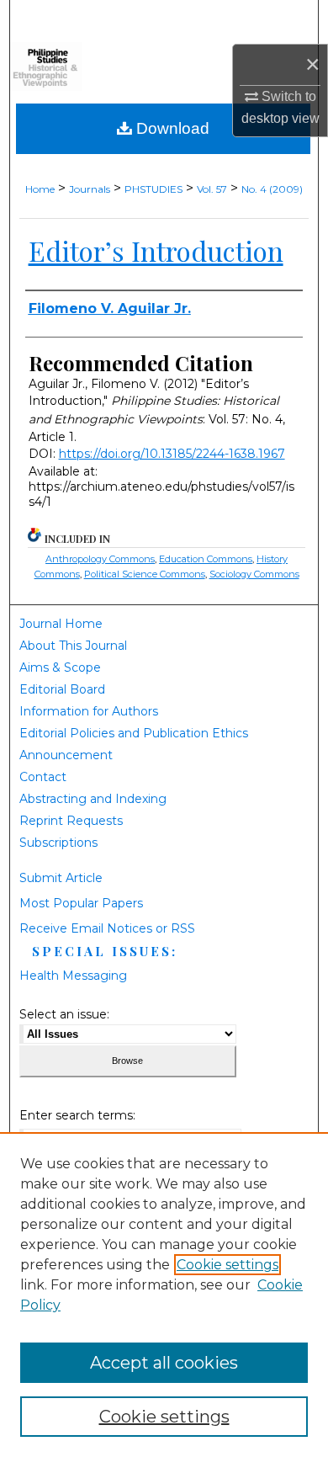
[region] (164, 1294)
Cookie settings (227, 1265)
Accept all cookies (164, 1363)
